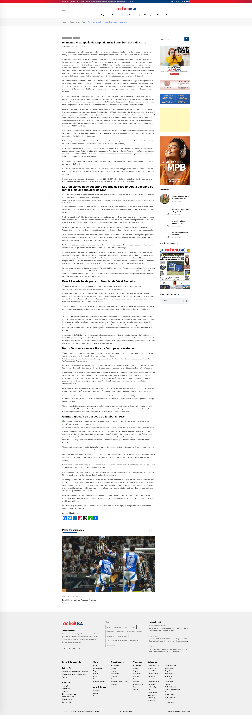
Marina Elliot (169, 679)
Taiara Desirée (169, 700)
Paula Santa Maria (170, 687)
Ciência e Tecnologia (99, 681)
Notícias (64, 677)
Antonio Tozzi (80, 22)
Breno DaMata (152, 671)
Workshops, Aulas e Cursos (153, 15)
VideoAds (137, 662)
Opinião (167, 684)
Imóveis (94, 15)
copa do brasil (122, 636)
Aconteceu (96, 690)
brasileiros (110, 632)
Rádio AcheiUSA (67, 699)
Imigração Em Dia (170, 665)
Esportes (76, 596)
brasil (133, 627)
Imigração (66, 668)
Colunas (71, 22)
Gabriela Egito (152, 698)
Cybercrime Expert (153, 681)
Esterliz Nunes (152, 692)
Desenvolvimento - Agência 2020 (179, 711)
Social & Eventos (98, 696)
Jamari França (169, 668)
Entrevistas (66, 688)
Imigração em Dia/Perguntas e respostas (75, 671)
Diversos (136, 681)
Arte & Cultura (99, 687)
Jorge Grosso (169, 671)
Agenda (95, 693)
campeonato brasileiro (134, 632)
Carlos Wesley (67, 596)
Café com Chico (67, 702)
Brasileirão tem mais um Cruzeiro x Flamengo (79, 600)
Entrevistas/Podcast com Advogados (74, 674)
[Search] (189, 10)
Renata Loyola (169, 694)
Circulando (151, 679)
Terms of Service (89, 711)
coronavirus (134, 641)
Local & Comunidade (71, 662)
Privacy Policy (80, 711)
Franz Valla (151, 695)
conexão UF (111, 636)
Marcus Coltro (169, 676)
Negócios (128, 15)
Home (64, 22)
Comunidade (153, 636)
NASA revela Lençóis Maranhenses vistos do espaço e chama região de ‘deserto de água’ (105, 1)
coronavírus (111, 645)
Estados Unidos (160, 625)
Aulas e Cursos (138, 684)
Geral (95, 662)
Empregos (104, 15)
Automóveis (83, 15)
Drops (149, 690)
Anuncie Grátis (72, 711)
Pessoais (169, 15)
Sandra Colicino (170, 697)
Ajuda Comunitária (68, 696)
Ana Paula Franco (153, 665)
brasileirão (120, 632)
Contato (97, 711)
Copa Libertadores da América (117, 641)
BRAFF (126, 627)
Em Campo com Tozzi (69, 694)
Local (151, 646)
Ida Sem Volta (152, 700)
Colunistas (152, 662)
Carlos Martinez (153, 673)
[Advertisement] (175, 120)
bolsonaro (117, 627)
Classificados (117, 662)
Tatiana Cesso (169, 702)
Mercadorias (116, 15)
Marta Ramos (169, 681)
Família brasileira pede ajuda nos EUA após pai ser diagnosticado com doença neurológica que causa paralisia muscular (168, 641)
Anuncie (113, 687)
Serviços (138, 15)
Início (65, 711)
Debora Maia (152, 684)
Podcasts (66, 682)
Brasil (151, 625)
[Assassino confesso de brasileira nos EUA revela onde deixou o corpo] (165, 199)
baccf (109, 627)
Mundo (95, 673)
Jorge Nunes (169, 673)
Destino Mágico (153, 687)
